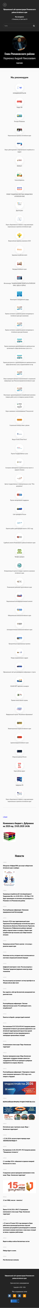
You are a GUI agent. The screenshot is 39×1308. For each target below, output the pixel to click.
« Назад (5, 817)
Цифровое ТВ (19, 785)
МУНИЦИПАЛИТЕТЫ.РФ (19, 93)
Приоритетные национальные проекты (19, 644)
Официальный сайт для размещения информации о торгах (19, 672)
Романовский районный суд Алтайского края (19, 587)
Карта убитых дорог (19, 771)
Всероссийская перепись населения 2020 (19, 241)
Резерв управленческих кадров (19, 658)
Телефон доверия (19, 557)
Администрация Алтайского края (19, 743)
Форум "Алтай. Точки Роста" (19, 439)
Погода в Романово (19, 121)
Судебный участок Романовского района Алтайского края (19, 543)
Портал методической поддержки (19, 500)
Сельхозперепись (19, 180)
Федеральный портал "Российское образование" (19, 714)
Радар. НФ (19, 107)
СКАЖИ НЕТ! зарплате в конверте (19, 686)
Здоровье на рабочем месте (19, 255)
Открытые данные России (19, 757)
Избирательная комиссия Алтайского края (19, 615)
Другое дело (19, 210)
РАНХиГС (19, 166)
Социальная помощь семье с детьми (19, 425)
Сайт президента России (19, 514)
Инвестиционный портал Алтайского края (19, 729)
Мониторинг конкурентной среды (19, 299)
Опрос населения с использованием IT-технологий (19, 411)
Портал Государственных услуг (19, 454)
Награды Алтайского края (19, 269)
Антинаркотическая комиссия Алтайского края (19, 630)
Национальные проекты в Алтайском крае (19, 135)
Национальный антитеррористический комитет (19, 601)
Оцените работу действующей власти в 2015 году (19, 528)
